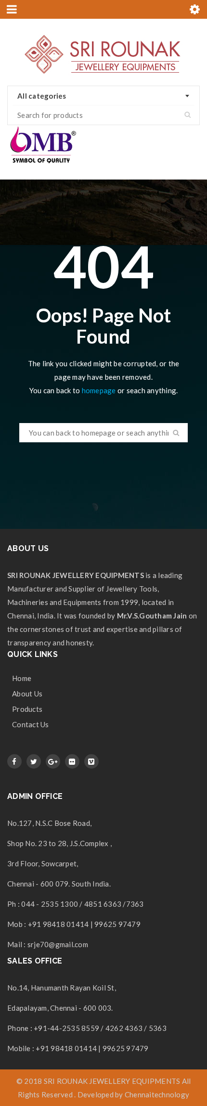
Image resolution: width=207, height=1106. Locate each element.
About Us (27, 693)
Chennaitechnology (157, 1094)
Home (21, 678)
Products (27, 709)
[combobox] (103, 95)
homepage (99, 390)
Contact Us (30, 724)
